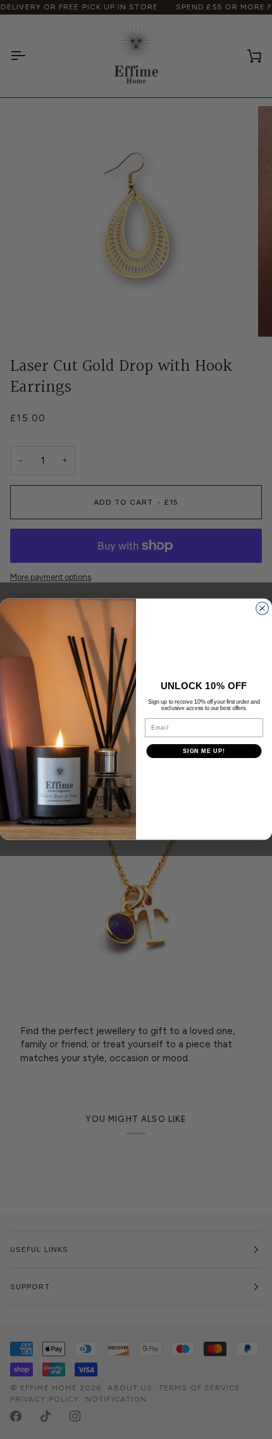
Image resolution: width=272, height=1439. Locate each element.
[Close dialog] (262, 608)
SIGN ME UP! (204, 751)
